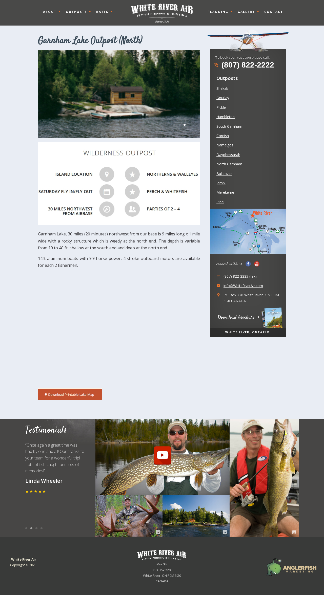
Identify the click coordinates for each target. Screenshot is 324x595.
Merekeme (225, 192)
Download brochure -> (238, 317)
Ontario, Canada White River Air (162, 13)
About (49, 12)
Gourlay (222, 97)
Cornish (222, 135)
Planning (218, 12)
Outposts (76, 12)
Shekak (222, 88)
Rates (102, 12)
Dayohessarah (228, 154)
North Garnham (229, 164)
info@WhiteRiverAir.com (243, 285)
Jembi (221, 183)
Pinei (220, 202)
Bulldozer (224, 173)
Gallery (246, 12)
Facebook (248, 264)
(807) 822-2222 (244, 65)
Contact (273, 12)
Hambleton (225, 116)
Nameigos (224, 145)
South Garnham (229, 126)
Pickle (221, 107)
